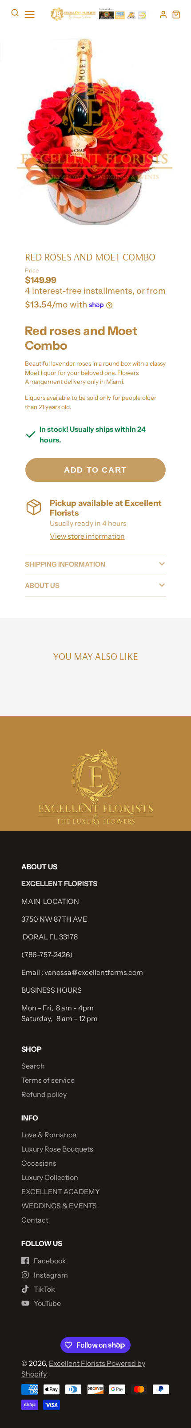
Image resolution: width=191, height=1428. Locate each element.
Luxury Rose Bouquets (57, 1148)
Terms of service (48, 1080)
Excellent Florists (78, 1363)
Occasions (38, 1163)
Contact (34, 1219)
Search (33, 1065)
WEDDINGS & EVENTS (59, 1205)
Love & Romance (48, 1134)
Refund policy (44, 1094)
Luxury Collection (49, 1177)
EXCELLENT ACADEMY (60, 1191)
